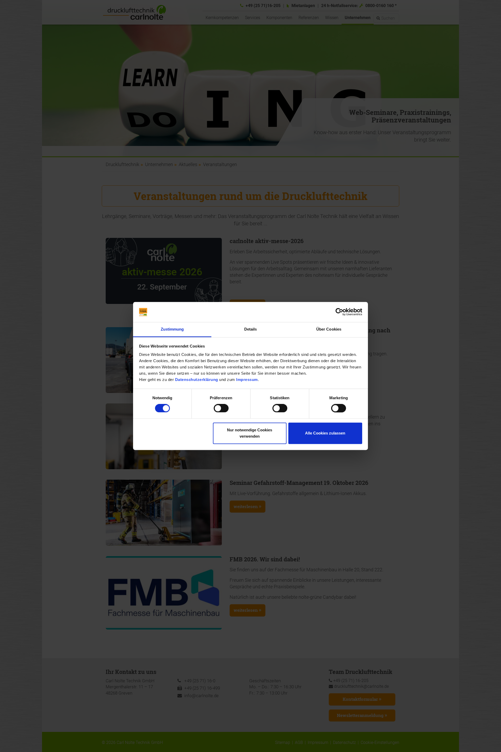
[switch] (221, 408)
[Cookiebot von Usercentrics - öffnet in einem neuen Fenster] (339, 312)
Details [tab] (250, 329)
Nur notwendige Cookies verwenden (249, 433)
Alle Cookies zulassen (325, 433)
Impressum (247, 379)
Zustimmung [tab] (172, 329)
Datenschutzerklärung (196, 379)
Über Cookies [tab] (328, 329)
